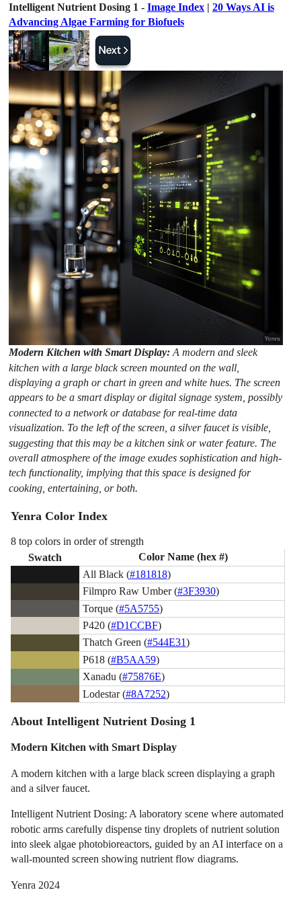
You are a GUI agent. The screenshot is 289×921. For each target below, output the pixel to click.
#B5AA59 (133, 659)
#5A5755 (139, 608)
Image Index (175, 7)
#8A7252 (146, 694)
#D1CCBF (134, 625)
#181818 (148, 574)
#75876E (141, 676)
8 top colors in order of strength (77, 541)
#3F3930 (196, 591)
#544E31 (166, 642)
